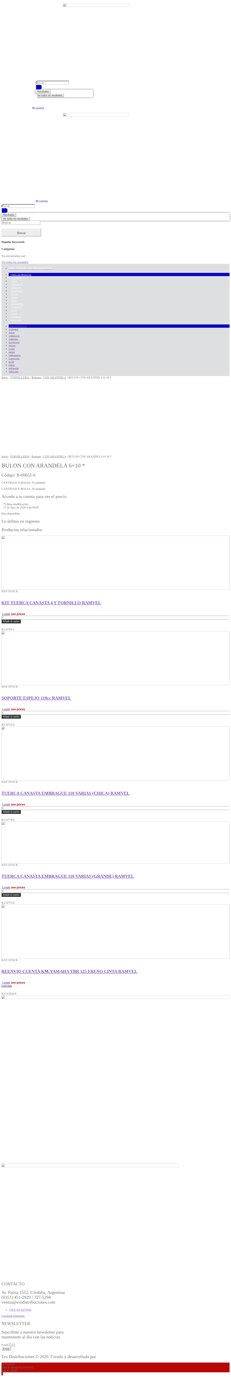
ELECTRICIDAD (16, 291)
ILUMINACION (16, 307)
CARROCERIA (16, 288)
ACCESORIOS (16, 278)
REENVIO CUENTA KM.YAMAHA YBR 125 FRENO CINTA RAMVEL (69, 971)
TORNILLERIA (16, 320)
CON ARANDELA (54, 377)
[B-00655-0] (39, 453)
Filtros (14, 297)
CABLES (14, 281)
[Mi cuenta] (34, 100)
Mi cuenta (38, 107)
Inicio (4, 377)
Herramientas (17, 304)
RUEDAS (14, 314)
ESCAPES (14, 294)
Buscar (21, 232)
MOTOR (14, 310)
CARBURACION (17, 284)
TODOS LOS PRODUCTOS (21, 275)
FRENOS (14, 301)
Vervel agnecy (109, 1356)
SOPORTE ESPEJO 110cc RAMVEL (36, 698)
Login (6, 614)
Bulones (36, 377)
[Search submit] (39, 87)
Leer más (6, 985)
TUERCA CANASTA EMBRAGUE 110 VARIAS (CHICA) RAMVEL (65, 793)
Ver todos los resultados (49, 95)
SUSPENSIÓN (16, 317)
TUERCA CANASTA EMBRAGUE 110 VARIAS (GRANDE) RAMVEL (67, 876)
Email (5, 1344)
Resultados (43, 91)
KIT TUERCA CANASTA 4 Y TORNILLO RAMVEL (51, 602)
